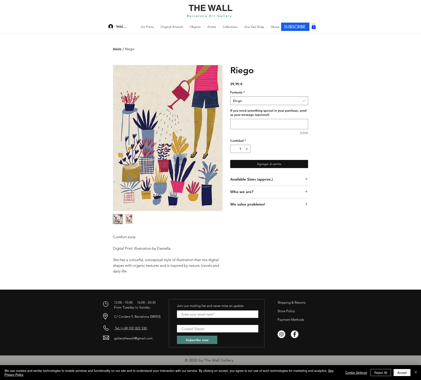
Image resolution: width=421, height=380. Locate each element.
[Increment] (247, 149)
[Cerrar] (415, 372)
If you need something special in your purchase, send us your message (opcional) (268, 113)
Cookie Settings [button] (356, 372)
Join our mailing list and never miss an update (210, 306)
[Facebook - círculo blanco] (294, 334)
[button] (230, 26)
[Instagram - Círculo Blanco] (281, 334)
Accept (402, 372)
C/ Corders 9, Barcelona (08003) (137, 316)
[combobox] (269, 101)
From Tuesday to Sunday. (132, 307)
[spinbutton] (240, 149)
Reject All (380, 372)
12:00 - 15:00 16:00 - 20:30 (135, 302)
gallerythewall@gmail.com (133, 338)
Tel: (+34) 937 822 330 (131, 328)
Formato (237, 92)
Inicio (117, 49)
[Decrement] (233, 149)
